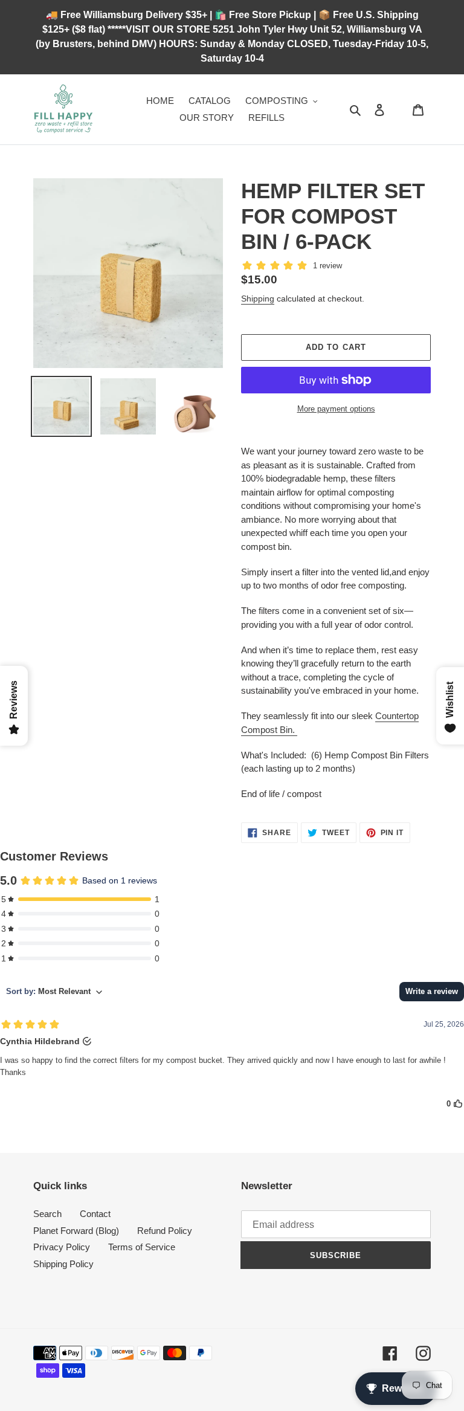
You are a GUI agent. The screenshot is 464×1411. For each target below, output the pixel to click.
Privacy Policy (61, 1247)
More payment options (336, 408)
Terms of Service (141, 1247)
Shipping (257, 298)
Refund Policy (164, 1230)
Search (47, 1214)
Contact (95, 1214)
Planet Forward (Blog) (76, 1230)
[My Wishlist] (398, 109)
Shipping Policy (63, 1264)
